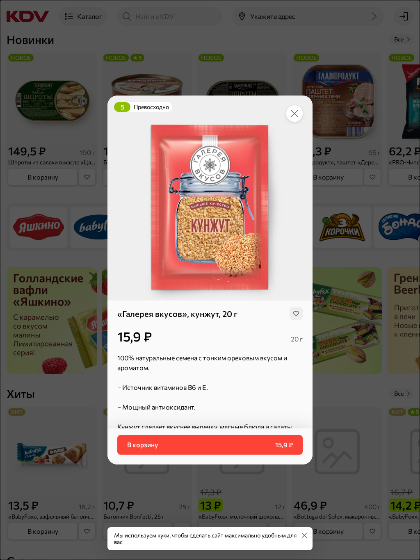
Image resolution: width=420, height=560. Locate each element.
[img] (296, 313)
